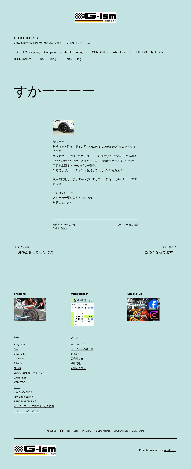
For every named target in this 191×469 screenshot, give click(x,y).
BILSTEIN (19, 353)
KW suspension (23, 391)
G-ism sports (27, 38)
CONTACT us (100, 52)
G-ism (64, 228)
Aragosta (19, 344)
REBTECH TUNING (25, 401)
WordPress (170, 450)
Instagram (82, 52)
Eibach (18, 363)
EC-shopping (31, 52)
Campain (50, 52)
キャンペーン (78, 344)
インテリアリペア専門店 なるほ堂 (34, 406)
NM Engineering (23, 396)
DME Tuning (48, 59)
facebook (65, 52)
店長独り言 (77, 358)
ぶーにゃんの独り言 (82, 349)
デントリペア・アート (26, 410)
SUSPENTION (138, 52)
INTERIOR (156, 52)
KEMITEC (19, 382)
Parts (68, 59)
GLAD (17, 368)
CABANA (19, 358)
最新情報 (133, 224)
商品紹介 (76, 353)
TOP (17, 52)
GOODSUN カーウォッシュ (29, 372)
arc (16, 349)
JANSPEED (20, 377)
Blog (78, 59)
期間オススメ (78, 368)
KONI (17, 387)
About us (119, 52)
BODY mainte (22, 59)
